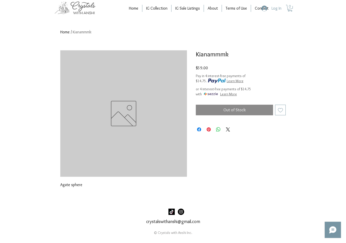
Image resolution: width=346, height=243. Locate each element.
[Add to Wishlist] (280, 110)
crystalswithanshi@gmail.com (173, 221)
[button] (290, 8)
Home (65, 32)
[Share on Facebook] (199, 129)
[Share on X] (228, 129)
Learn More (235, 81)
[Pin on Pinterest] (209, 129)
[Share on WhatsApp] (218, 129)
